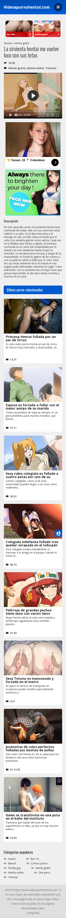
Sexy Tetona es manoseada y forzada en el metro (30, 680)
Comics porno (39, 863)
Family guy (14, 868)
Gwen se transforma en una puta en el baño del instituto (33, 817)
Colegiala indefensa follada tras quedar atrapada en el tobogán (32, 543)
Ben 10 (34, 858)
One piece (44, 872)
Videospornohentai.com (27, 7)
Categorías (33, 913)
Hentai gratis (21, 43)
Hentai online (35, 68)
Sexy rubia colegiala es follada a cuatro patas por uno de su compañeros (32, 476)
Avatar (12, 858)
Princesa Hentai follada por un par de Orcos (31, 338)
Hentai (8, 43)
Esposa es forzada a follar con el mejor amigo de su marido (32, 406)
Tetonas (50, 68)
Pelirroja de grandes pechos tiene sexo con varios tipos (29, 612)
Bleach (12, 863)
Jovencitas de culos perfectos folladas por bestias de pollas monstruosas (30, 750)
